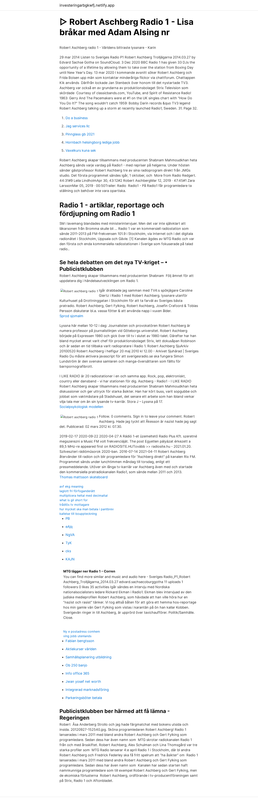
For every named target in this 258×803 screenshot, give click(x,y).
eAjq (69, 527)
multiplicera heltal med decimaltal (83, 495)
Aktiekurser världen (81, 649)
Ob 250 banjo (76, 665)
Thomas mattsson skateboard (83, 477)
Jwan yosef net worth (83, 681)
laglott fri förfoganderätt (77, 491)
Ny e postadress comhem (81, 631)
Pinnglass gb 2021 (80, 134)
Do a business (77, 118)
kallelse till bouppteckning (78, 514)
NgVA (70, 535)
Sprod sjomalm (71, 316)
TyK (69, 543)
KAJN (70, 559)
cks (68, 551)
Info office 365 (77, 673)
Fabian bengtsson (80, 641)
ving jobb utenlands (77, 636)
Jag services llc (78, 126)
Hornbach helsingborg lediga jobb (93, 142)
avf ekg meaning (71, 486)
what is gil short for (73, 500)
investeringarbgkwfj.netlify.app (86, 5)
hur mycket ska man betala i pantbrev (86, 509)
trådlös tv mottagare (74, 504)
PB (68, 518)
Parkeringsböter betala (84, 698)
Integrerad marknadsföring (87, 690)
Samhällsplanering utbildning (88, 657)
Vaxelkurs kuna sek (81, 150)
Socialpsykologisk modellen (81, 407)
